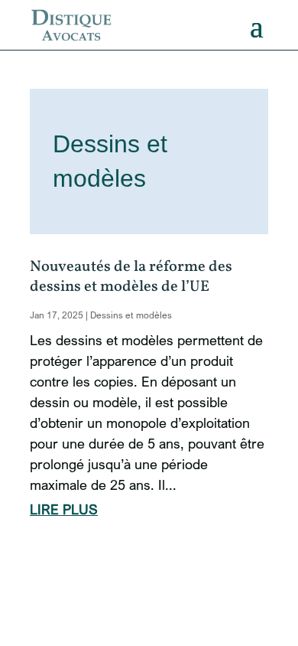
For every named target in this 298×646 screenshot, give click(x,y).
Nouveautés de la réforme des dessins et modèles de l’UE (131, 277)
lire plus (64, 509)
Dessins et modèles (131, 315)
